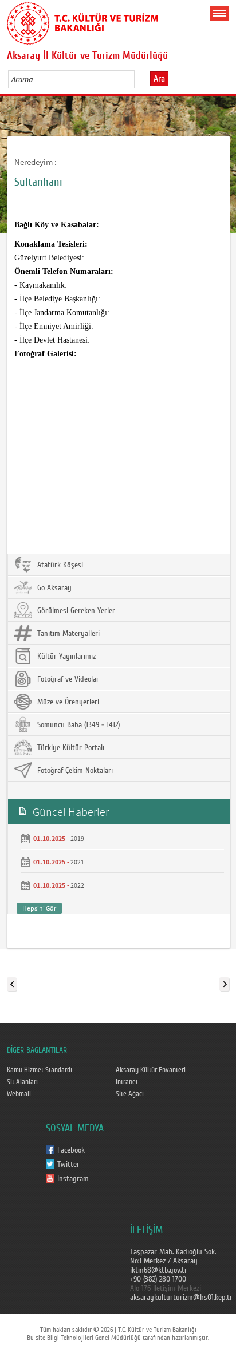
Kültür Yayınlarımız (65, 656)
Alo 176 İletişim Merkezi (165, 1288)
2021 (77, 861)
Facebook (71, 1150)
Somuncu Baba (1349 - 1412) (77, 725)
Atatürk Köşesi (59, 565)
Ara (159, 79)
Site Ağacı (130, 1094)
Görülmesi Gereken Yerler (75, 610)
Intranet (127, 1082)
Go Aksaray (53, 588)
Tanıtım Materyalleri (67, 633)
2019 (77, 838)
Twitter (68, 1164)
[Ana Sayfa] (82, 21)
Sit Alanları (22, 1082)
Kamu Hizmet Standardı (39, 1070)
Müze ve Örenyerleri (67, 702)
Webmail (19, 1094)
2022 (77, 885)
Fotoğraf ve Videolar (67, 679)
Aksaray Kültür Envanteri (151, 1070)
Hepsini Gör (39, 908)
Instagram (73, 1178)
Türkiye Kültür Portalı (69, 747)
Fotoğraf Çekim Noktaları (74, 770)
